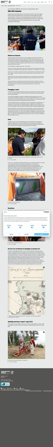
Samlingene (42, 2)
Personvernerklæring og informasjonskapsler (34, 390)
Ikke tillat (11, 234)
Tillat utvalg (26, 234)
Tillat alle (41, 234)
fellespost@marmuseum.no (8, 380)
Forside (2, 5)
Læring (35, 2)
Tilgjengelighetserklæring (47, 390)
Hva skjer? (28, 2)
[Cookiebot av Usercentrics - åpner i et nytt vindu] (44, 212)
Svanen (32, 2)
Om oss (46, 2)
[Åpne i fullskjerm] (44, 27)
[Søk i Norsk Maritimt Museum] (51, 2)
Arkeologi (38, 2)
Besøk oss (25, 2)
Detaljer (45, 231)
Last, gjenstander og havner (11, 5)
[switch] (20, 227)
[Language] (49, 2)
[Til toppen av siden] (51, 442)
